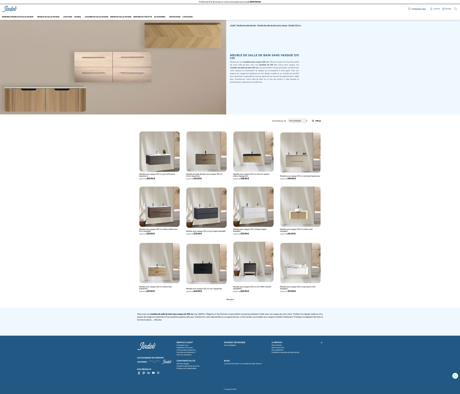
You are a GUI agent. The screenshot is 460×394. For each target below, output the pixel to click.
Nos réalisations (277, 350)
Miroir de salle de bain (120, 17)
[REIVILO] (154, 362)
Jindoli (233, 25)
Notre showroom (278, 347)
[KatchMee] (142, 361)
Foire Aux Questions (184, 355)
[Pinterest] (144, 373)
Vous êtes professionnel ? (186, 352)
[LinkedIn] (148, 373)
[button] (9, 9)
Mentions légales (183, 363)
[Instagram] (158, 373)
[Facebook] (139, 373)
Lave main (67, 17)
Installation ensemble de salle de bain (285, 352)
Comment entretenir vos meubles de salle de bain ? (243, 363)
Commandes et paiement (186, 350)
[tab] (144, 283)
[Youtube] (153, 373)
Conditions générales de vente (188, 366)
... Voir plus (157, 320)
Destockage (175, 17)
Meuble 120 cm (294, 25)
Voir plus (230, 299)
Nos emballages (230, 345)
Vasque (77, 17)
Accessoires (159, 17)
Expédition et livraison (185, 347)
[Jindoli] (9, 9)
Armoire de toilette (142, 17)
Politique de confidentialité (186, 368)
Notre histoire (277, 345)
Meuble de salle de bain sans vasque (272, 25)
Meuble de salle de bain (48, 17)
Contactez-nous (183, 345)
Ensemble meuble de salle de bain (17, 17)
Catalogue (187, 17)
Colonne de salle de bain (96, 17)
